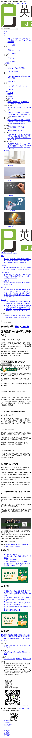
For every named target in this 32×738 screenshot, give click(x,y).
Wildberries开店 (18, 147)
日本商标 (16, 76)
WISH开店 (24, 134)
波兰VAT (22, 40)
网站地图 (7, 652)
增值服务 (7, 91)
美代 (15, 107)
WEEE (14, 102)
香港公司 (23, 123)
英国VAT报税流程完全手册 (12, 610)
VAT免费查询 (12, 61)
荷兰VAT (28, 40)
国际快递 (22, 130)
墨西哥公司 (16, 123)
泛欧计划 (16, 635)
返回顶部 (7, 735)
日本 (17, 267)
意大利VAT (11, 40)
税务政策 (12, 659)
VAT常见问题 (27, 659)
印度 (20, 267)
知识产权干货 (12, 226)
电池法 (18, 102)
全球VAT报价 (12, 45)
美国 (14, 267)
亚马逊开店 (11, 134)
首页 (5, 32)
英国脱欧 (10, 635)
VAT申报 (25, 326)
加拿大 (25, 267)
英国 (8, 267)
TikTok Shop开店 (12, 139)
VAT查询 (12, 652)
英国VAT (10, 38)
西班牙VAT (22, 38)
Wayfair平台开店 (15, 136)
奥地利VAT (11, 42)
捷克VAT (17, 40)
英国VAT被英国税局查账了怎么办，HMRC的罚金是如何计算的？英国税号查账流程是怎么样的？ (17, 599)
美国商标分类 (23, 86)
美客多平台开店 (25, 136)
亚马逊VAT (4, 635)
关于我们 (7, 315)
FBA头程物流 (5, 281)
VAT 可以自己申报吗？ (11, 554)
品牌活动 (12, 645)
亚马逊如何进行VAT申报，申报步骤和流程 (18, 544)
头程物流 (10, 96)
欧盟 (5, 267)
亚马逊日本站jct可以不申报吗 (13, 565)
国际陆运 (22, 127)
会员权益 (21, 3)
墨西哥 (29, 267)
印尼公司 (25, 121)
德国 (11, 267)
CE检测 (19, 107)
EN (25, 3)
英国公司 (16, 112)
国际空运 (16, 127)
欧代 (9, 107)
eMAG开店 (15, 145)
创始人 (18, 645)
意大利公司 (25, 289)
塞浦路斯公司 (20, 116)
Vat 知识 (6, 150)
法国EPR (25, 274)
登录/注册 (15, 3)
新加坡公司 (12, 121)
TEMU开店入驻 (19, 138)
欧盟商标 (10, 68)
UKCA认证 (25, 107)
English (15, 253)
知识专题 (10, 195)
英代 (12, 107)
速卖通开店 (27, 301)
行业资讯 (10, 165)
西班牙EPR (13, 103)
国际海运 (10, 127)
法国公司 (10, 112)
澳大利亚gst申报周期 (10, 559)
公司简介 (7, 645)
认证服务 (10, 93)
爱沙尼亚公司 (26, 114)
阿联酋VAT (11, 50)
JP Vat (5, 33)
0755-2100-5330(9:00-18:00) (8, 724)
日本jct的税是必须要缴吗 (12, 546)
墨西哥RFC (11, 58)
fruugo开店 (27, 147)
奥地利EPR (20, 103)
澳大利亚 (12, 78)
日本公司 (23, 120)
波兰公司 (19, 114)
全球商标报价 (12, 81)
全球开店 (10, 98)
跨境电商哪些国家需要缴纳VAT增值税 (15, 561)
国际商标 (3, 265)
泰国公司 (19, 121)
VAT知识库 (19, 659)
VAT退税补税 (25, 638)
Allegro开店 (11, 138)
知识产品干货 (25, 317)
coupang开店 (22, 145)
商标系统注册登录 (13, 71)
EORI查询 (19, 652)
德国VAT (28, 38)
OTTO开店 (18, 143)
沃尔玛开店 (11, 143)
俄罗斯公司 (16, 120)
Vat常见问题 (16, 317)
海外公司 (10, 94)
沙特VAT (17, 50)
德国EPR (23, 102)
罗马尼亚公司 (12, 116)
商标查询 (10, 89)
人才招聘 (8, 647)
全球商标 (7, 63)
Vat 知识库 (11, 180)
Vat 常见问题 (11, 211)
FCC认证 (14, 278)
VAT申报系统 (12, 53)
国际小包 (16, 130)
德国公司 (22, 112)
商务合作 (18, 315)
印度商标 (22, 76)
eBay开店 (17, 134)
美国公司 (10, 120)
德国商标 (22, 68)
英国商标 (16, 68)
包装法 (10, 102)
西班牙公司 (12, 114)
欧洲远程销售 (13, 636)
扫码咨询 (7, 720)
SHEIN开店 (27, 138)
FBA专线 (10, 130)
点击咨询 (7, 722)
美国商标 (10, 76)
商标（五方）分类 (13, 86)
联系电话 (7, 734)
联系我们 (12, 315)
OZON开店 (11, 148)
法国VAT (15, 38)
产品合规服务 (5, 272)
